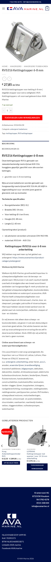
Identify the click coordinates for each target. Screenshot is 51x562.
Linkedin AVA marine (11, 545)
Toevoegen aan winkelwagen (22, 117)
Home (5, 66)
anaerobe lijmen (17, 365)
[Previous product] (9, 79)
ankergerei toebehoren (36, 66)
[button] (3, 8)
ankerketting (22, 361)
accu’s (42, 361)
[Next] (48, 451)
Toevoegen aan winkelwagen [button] (37, 466)
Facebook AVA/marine (12, 548)
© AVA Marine (23, 558)
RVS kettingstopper (25, 133)
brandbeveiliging (32, 365)
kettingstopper (11, 133)
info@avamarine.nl (40, 506)
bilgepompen (27, 368)
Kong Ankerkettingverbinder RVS (11, 453)
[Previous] (2, 451)
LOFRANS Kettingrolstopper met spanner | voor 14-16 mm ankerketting (37, 454)
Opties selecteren (11, 463)
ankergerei (10, 361)
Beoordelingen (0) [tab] (10, 149)
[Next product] (4, 79)
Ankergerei (15, 66)
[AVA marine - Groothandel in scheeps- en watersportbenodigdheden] (25, 8)
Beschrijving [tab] (8, 144)
